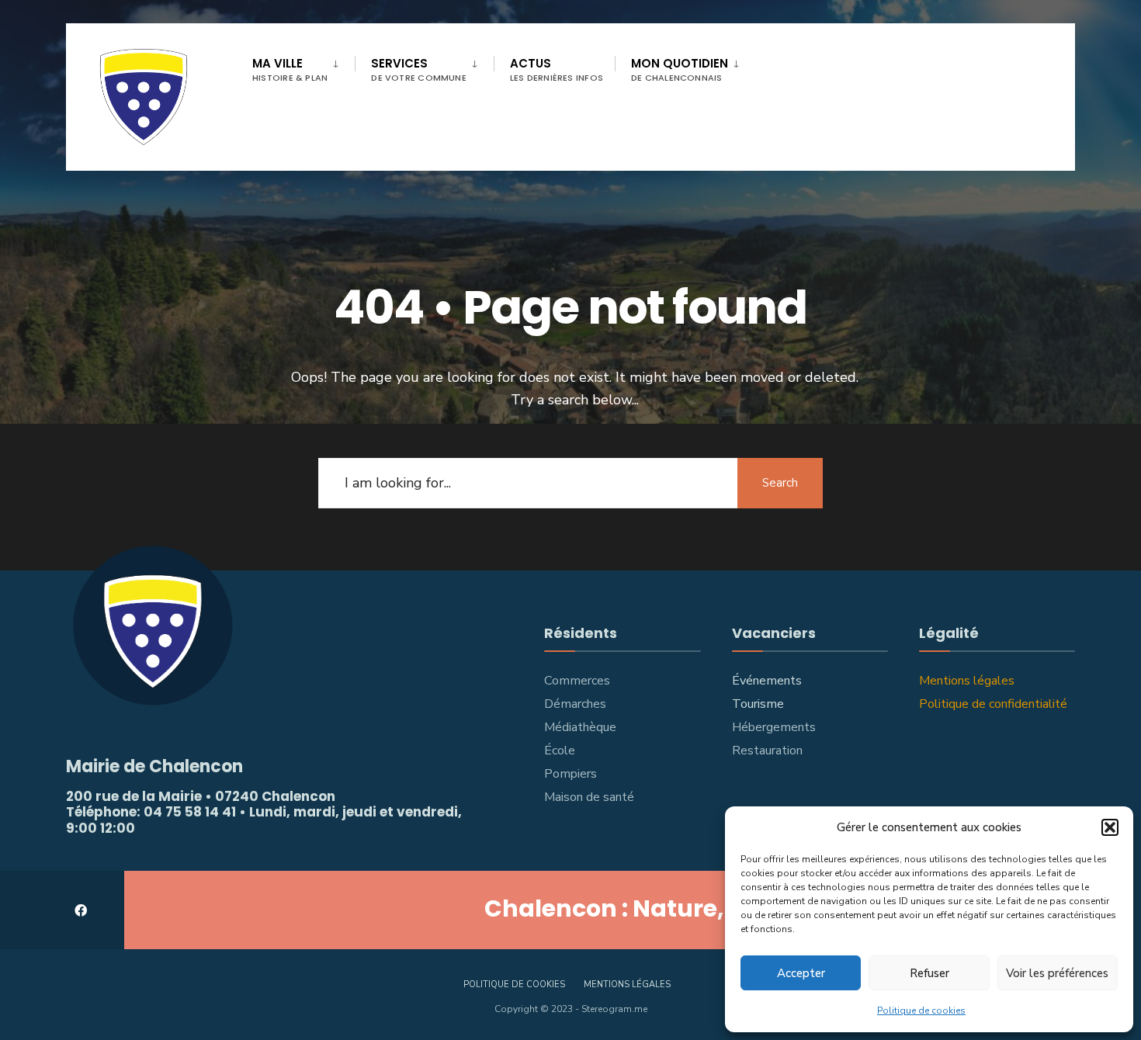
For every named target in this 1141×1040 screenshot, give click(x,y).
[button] (1110, 827)
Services (418, 69)
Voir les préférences (1057, 973)
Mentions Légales (627, 984)
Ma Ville (290, 69)
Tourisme (758, 703)
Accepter (801, 973)
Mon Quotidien (679, 69)
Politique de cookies (921, 1010)
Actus (556, 69)
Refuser (929, 973)
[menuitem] (303, 66)
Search (780, 483)
